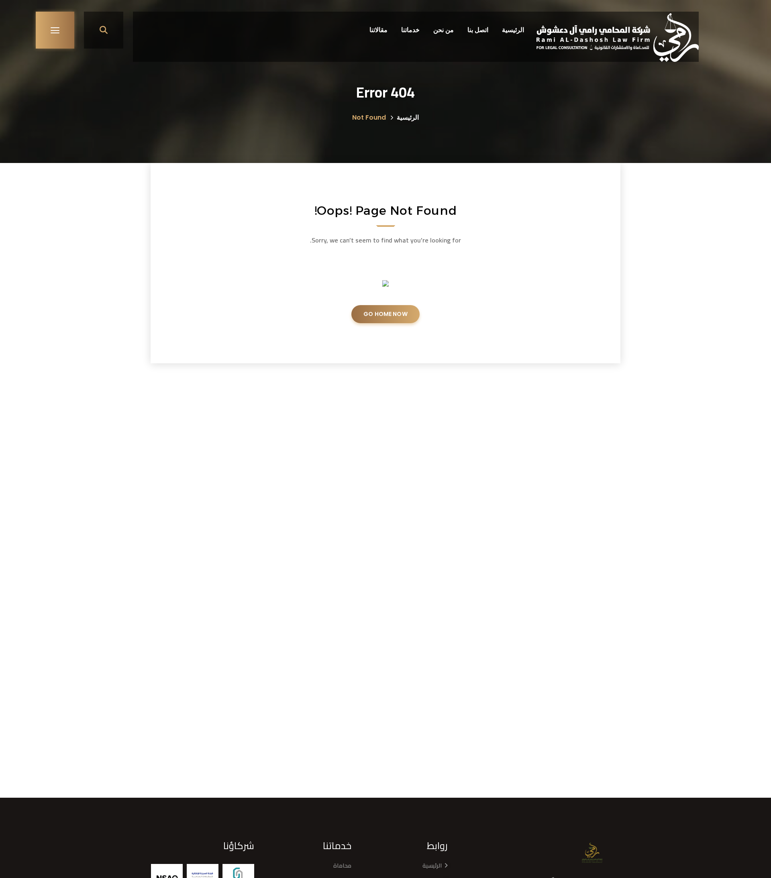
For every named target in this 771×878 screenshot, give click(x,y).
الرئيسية (408, 117)
